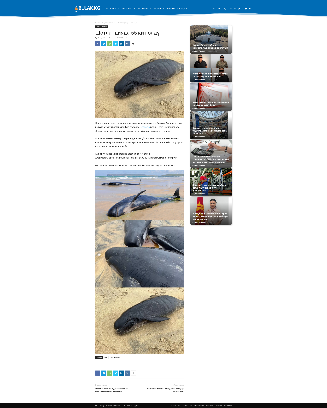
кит (105, 357)
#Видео (219, 406)
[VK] (127, 43)
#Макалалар (199, 406)
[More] (133, 43)
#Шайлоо (228, 406)
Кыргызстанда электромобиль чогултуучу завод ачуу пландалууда (209, 188)
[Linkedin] (121, 43)
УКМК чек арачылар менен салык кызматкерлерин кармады (210, 75)
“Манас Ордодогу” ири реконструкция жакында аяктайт (210, 46)
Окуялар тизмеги (108, 23)
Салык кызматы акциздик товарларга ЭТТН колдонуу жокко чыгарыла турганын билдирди (210, 159)
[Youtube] (250, 9)
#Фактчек (209, 406)
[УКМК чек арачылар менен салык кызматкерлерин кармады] (211, 68)
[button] (225, 8)
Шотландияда (115, 357)
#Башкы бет (175, 406)
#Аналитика (187, 406)
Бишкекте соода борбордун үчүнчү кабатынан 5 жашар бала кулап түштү (209, 131)
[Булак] (87, 9)
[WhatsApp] (109, 43)
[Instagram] (235, 9)
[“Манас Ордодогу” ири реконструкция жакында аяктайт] (211, 39)
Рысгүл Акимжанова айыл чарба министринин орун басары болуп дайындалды (210, 216)
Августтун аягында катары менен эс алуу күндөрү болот (210, 103)
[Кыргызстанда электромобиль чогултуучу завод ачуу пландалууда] (211, 181)
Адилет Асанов (198, 51)
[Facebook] (231, 9)
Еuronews (144, 127)
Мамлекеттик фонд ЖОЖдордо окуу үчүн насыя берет (165, 390)
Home (97, 23)
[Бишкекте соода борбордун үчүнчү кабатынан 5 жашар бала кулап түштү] (211, 125)
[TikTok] (242, 9)
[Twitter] (246, 9)
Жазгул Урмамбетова (106, 38)
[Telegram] (238, 9)
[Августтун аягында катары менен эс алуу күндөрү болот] (211, 95)
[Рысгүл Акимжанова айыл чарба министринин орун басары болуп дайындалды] (211, 211)
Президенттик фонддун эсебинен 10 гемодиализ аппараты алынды (111, 390)
